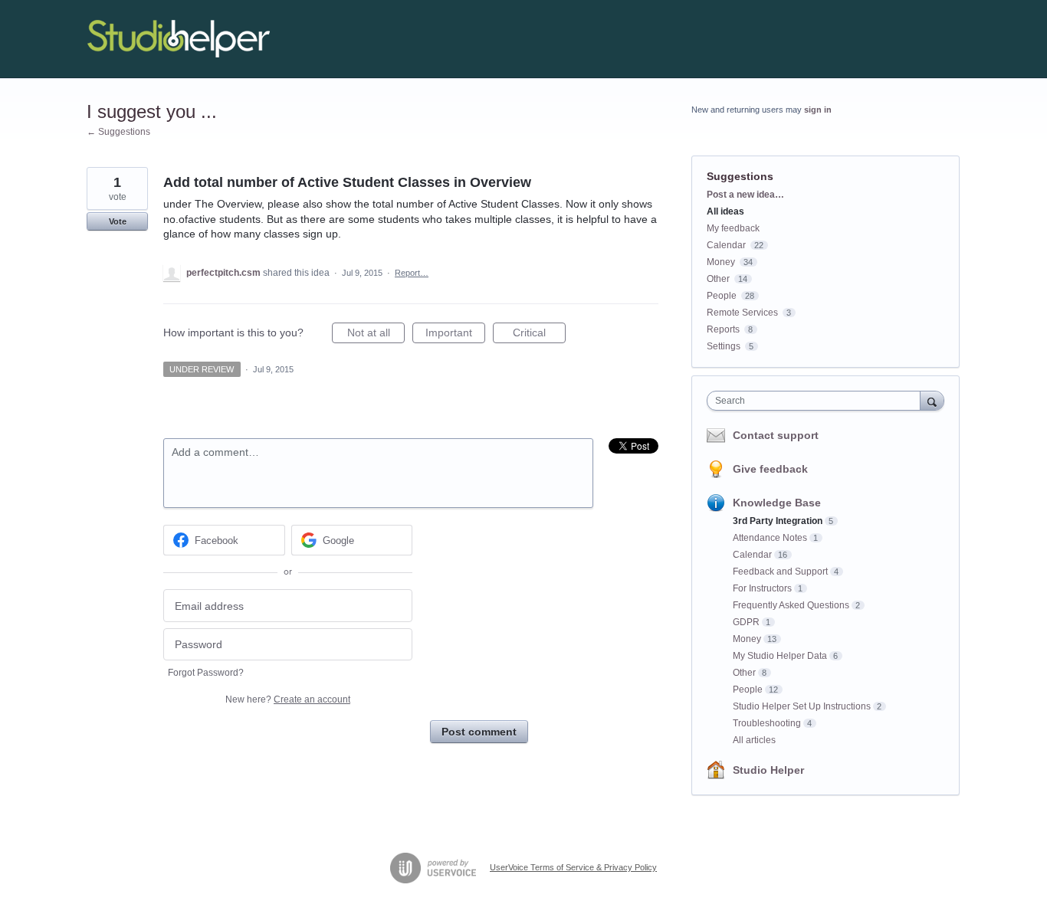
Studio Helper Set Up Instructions (802, 706)
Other (718, 279)
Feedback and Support (780, 571)
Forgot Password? (206, 672)
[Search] (932, 400)
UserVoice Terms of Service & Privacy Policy (573, 867)
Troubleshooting (767, 723)
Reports (723, 329)
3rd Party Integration (777, 521)
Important (455, 334)
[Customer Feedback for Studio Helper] (179, 39)
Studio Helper (768, 770)
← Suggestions (118, 131)
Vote (117, 221)
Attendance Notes (770, 537)
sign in (818, 109)
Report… (411, 272)
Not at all (376, 334)
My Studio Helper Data (780, 655)
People (722, 295)
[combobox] (817, 400)
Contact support (776, 435)
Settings (723, 346)
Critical (539, 334)
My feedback (733, 228)
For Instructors (762, 588)
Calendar (726, 245)
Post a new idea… (745, 194)
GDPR (746, 622)
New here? (287, 699)
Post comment (479, 732)
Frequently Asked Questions (791, 605)
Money (721, 262)
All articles (754, 740)
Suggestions (740, 176)
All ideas (725, 211)
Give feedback (770, 469)
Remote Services (742, 312)
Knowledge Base (777, 502)
